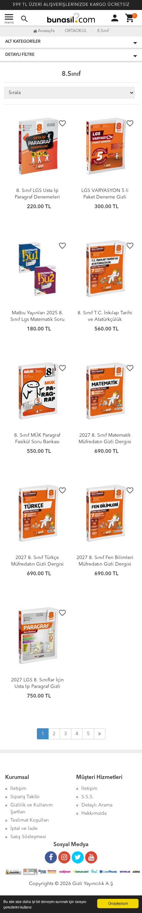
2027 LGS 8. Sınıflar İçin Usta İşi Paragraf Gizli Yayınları (37, 687)
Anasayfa (45, 31)
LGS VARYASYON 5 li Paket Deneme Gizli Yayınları (105, 197)
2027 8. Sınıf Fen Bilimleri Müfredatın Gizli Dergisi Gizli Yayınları (105, 564)
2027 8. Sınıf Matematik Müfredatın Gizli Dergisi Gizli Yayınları (105, 442)
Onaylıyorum (118, 903)
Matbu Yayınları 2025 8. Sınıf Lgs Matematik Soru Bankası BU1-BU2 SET (37, 319)
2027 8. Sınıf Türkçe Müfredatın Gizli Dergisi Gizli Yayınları (37, 564)
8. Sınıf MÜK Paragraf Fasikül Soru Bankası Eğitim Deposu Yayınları (37, 442)
